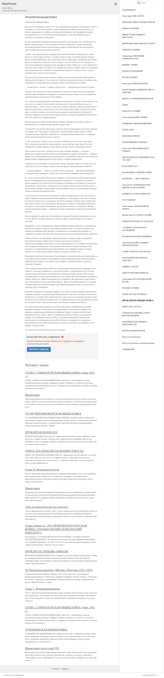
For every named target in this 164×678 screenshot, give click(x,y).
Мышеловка (32, 395)
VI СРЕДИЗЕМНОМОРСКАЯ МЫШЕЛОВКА (53, 413)
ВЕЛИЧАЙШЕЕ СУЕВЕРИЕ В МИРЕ (137, 172)
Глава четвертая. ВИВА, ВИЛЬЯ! (134, 117)
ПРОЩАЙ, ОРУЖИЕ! (130, 288)
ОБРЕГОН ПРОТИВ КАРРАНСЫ (135, 273)
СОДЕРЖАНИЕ (128, 349)
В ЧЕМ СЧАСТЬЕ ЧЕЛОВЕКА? (134, 294)
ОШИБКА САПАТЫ (130, 266)
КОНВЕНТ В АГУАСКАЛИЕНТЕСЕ (136, 193)
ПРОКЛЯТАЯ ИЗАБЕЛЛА (41, 432)
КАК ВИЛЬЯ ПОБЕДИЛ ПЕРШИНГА (137, 236)
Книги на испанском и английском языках (138, 343)
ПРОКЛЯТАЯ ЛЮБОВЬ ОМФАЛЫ (46, 551)
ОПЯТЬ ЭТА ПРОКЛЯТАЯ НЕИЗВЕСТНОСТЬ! (54, 451)
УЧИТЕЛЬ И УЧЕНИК (131, 49)
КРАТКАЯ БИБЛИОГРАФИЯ (133, 330)
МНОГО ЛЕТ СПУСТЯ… (132, 306)
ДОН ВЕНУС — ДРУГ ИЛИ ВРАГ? (136, 178)
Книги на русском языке (131, 337)
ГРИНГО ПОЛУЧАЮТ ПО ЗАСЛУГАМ (137, 221)
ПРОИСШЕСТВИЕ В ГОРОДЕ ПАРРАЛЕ (138, 22)
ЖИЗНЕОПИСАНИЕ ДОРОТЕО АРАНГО (138, 43)
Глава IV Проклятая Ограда (42, 469)
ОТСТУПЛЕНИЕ (129, 200)
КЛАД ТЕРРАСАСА (130, 166)
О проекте (55, 669)
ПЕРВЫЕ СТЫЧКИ (130, 65)
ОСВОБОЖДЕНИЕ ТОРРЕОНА (134, 142)
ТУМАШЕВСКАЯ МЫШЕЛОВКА (46, 629)
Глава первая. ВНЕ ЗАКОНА (133, 16)
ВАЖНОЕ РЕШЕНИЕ (130, 28)
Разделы (65, 669)
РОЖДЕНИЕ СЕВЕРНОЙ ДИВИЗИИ (137, 123)
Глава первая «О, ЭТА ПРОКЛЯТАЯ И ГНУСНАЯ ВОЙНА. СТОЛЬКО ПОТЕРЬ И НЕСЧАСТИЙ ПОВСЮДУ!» (56, 529)
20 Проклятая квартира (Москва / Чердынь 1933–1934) (59, 570)
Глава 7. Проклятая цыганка (42, 588)
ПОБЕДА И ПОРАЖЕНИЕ (132, 71)
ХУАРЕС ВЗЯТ (128, 129)
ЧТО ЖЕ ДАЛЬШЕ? (130, 77)
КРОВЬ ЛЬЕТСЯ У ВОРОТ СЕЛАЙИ (137, 215)
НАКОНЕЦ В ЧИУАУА (131, 136)
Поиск (141, 3)
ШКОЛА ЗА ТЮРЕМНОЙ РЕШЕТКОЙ (137, 98)
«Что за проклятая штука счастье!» (47, 507)
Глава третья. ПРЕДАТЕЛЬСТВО (135, 83)
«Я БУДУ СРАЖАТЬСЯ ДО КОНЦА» (136, 251)
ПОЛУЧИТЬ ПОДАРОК (39, 349)
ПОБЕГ (125, 105)
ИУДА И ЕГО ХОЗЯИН (131, 111)
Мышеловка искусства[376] (42, 648)
